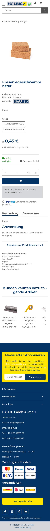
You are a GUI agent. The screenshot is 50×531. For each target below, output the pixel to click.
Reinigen (16, 97)
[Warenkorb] (40, 3)
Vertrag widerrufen (23, 501)
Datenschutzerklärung (16, 364)
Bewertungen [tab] (31, 213)
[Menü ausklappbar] (3, 4)
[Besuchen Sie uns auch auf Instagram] (12, 511)
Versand (25, 147)
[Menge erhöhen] (36, 173)
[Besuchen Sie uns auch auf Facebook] (5, 511)
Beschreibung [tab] (10, 213)
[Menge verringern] (5, 173)
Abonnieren (35, 377)
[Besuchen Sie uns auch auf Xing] (19, 511)
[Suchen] (44, 10)
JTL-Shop (27, 527)
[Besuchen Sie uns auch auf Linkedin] (25, 511)
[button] (35, 3)
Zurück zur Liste (10, 21)
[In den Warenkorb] (4, 30)
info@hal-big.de (9, 427)
